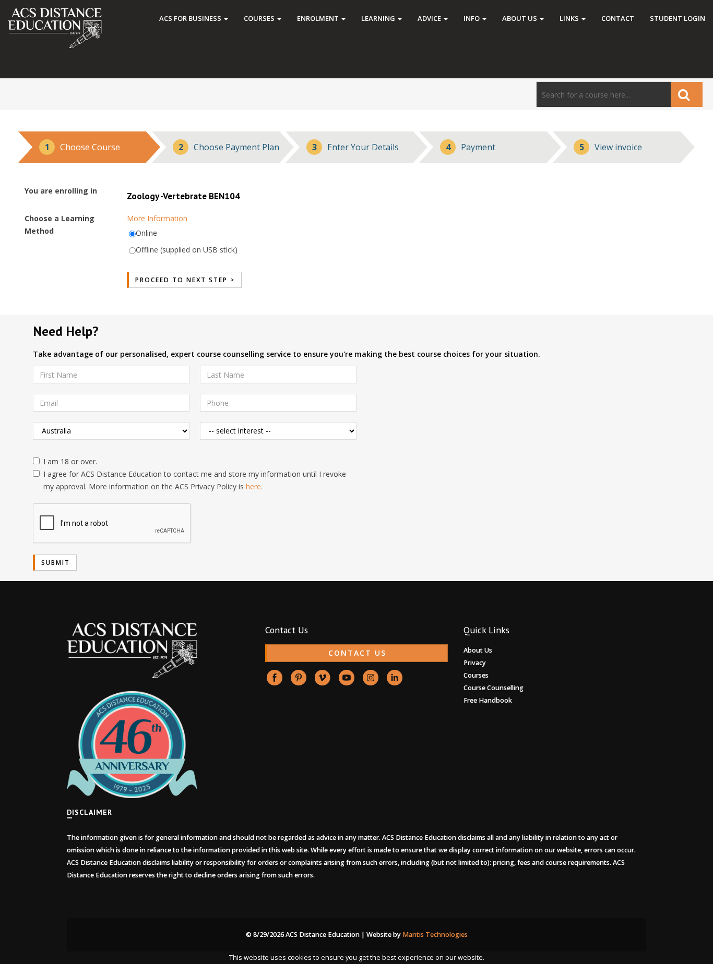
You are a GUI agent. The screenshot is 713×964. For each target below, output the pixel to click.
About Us (520, 18)
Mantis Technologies (435, 934)
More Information (157, 218)
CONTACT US (357, 653)
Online (146, 233)
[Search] (687, 94)
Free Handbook (488, 700)
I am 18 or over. (70, 461)
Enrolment (318, 18)
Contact (617, 18)
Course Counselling (494, 687)
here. (254, 486)
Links (570, 18)
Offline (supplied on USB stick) (186, 250)
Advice (430, 18)
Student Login (677, 18)
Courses (260, 18)
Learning (379, 18)
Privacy (475, 662)
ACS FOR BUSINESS (191, 18)
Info (472, 18)
